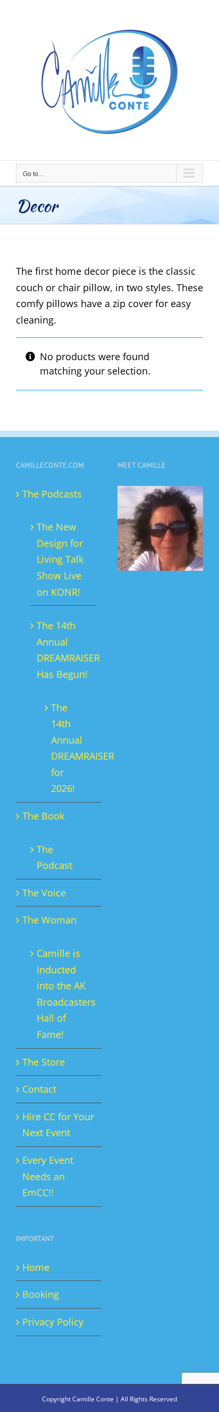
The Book (43, 815)
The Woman (49, 919)
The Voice (44, 892)
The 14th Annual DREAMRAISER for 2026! (68, 748)
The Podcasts (52, 493)
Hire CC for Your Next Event (58, 1124)
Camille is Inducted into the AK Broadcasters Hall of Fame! (64, 994)
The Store (43, 1062)
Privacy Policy (52, 1321)
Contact (39, 1089)
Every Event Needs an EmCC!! (47, 1176)
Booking (40, 1294)
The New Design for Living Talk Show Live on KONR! (60, 559)
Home (35, 1267)
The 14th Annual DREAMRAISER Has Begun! (64, 650)
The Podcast (54, 857)
